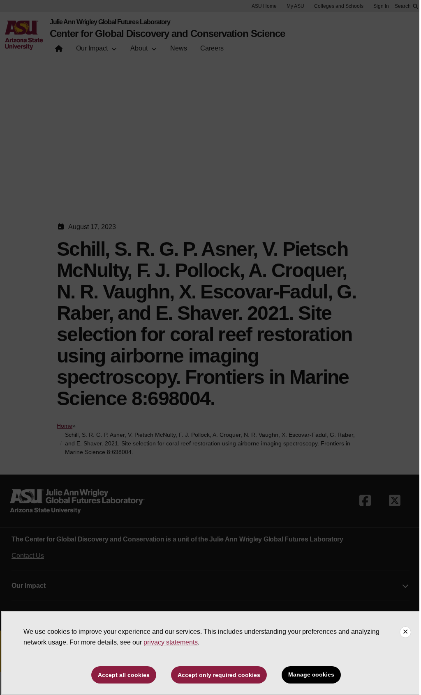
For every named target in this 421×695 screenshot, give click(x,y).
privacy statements (170, 642)
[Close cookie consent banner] (405, 632)
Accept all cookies (124, 675)
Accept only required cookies (219, 675)
